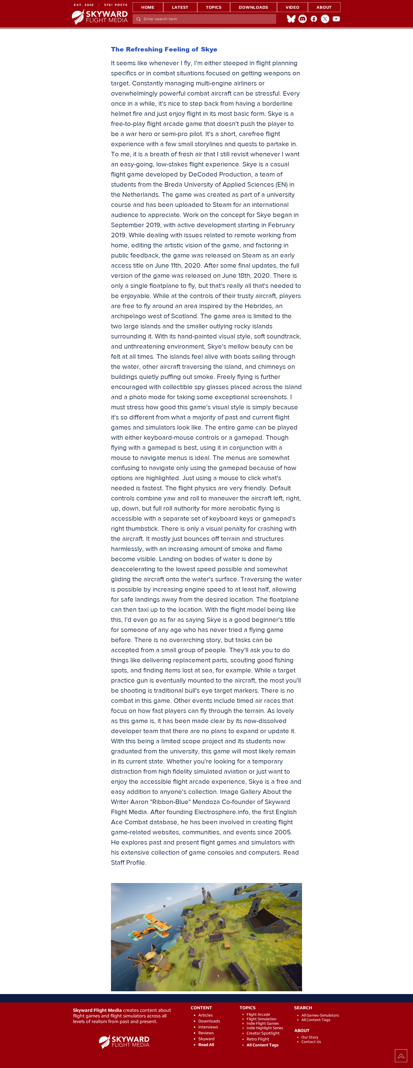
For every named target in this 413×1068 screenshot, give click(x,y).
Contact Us (311, 1041)
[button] (213, 7)
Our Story (309, 1037)
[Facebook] (314, 19)
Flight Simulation (261, 1019)
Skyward (206, 1038)
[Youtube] (336, 19)
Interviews (208, 1026)
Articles (205, 1015)
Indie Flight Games (263, 1023)
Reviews (206, 1032)
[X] (325, 19)
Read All (206, 1044)
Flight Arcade (258, 1014)
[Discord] (302, 19)
